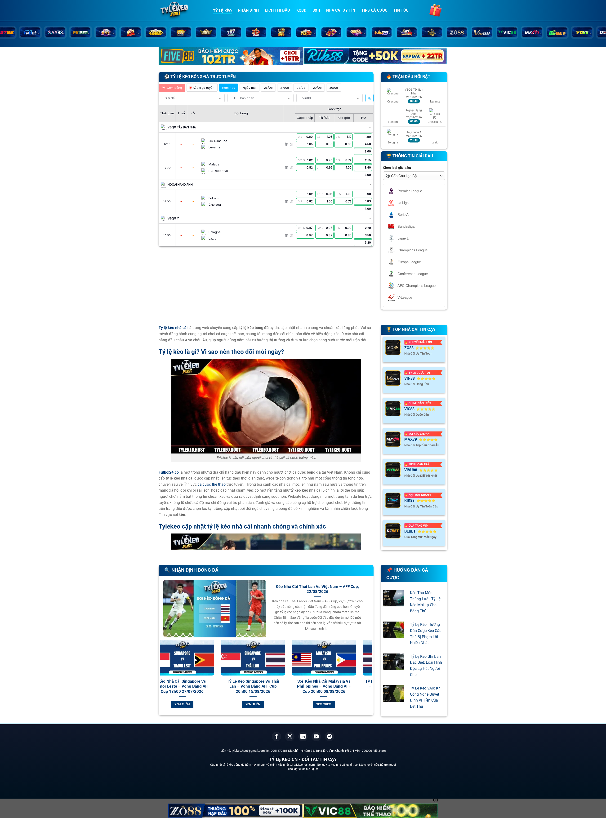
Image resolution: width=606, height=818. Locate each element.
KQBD (301, 10)
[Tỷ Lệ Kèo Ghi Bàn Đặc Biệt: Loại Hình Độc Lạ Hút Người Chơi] (393, 667)
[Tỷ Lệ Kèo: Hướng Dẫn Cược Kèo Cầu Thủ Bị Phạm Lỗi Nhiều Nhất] (393, 635)
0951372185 (279, 750)
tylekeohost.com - (305, 764)
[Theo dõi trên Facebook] (276, 736)
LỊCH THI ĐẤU (277, 10)
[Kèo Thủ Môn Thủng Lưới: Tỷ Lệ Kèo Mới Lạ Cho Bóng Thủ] (393, 603)
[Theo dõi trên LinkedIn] (303, 736)
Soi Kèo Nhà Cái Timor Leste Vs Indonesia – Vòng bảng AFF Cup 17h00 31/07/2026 (341, 686)
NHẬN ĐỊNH (248, 10)
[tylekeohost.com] (182, 10)
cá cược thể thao (212, 484)
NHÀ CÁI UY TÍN (340, 10)
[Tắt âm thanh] (369, 98)
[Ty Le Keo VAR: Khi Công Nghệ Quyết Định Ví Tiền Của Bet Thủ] (393, 699)
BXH (316, 10)
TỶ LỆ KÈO (222, 11)
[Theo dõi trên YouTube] (316, 736)
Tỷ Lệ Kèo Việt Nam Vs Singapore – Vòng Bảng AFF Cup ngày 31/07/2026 (270, 686)
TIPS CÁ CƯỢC (374, 10)
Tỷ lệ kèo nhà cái (173, 327)
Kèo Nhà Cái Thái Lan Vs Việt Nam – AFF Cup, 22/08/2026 (317, 589)
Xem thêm (199, 704)
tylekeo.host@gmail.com (248, 750)
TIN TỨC (400, 10)
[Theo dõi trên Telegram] (329, 736)
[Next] (369, 679)
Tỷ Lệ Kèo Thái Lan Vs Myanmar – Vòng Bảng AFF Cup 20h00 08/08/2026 (199, 686)
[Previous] (162, 679)
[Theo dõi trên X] (289, 736)
